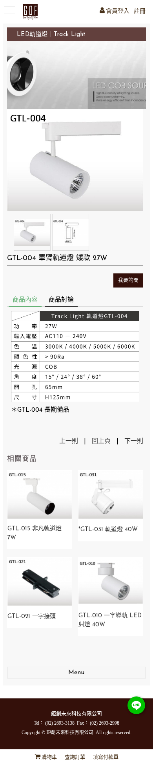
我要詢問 (128, 280)
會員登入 (117, 11)
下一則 (133, 441)
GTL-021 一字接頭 (31, 617)
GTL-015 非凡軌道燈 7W (34, 533)
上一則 (68, 441)
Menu (76, 672)
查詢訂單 (75, 757)
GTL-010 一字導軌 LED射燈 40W (110, 620)
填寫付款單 (105, 757)
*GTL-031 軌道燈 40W (108, 530)
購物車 (49, 757)
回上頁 (101, 441)
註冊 (140, 11)
